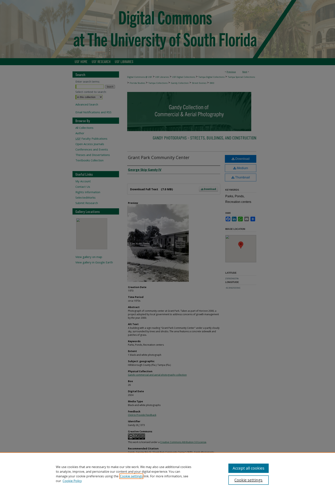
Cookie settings (131, 476)
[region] (167, 473)
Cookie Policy (72, 481)
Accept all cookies (248, 468)
